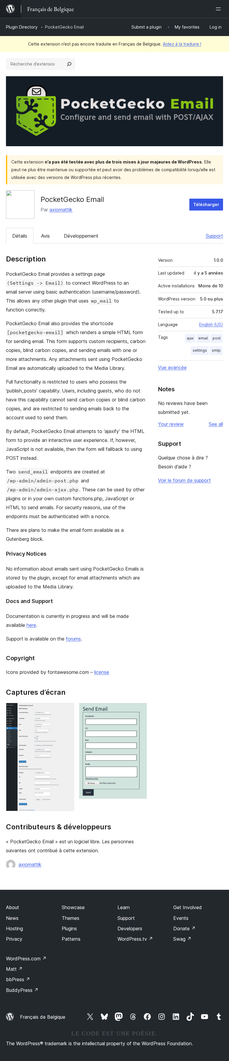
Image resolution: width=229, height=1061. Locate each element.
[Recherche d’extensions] (69, 64)
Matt (14, 969)
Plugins (69, 928)
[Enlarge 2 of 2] (139, 711)
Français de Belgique (42, 1017)
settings (200, 350)
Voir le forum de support (184, 480)
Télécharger (206, 204)
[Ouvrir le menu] (219, 9)
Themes (70, 918)
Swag (182, 939)
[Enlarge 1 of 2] (66, 711)
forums (73, 639)
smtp (216, 350)
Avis (45, 236)
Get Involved (187, 907)
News (12, 918)
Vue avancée (172, 367)
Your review (171, 424)
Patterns (71, 939)
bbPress (18, 979)
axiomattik (60, 210)
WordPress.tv (135, 939)
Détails (19, 236)
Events (180, 918)
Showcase (73, 907)
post (217, 338)
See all (216, 424)
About (12, 907)
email (203, 338)
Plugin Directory (22, 26)
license (101, 672)
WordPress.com (26, 959)
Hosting (14, 928)
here (31, 625)
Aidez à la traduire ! (182, 43)
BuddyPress (22, 990)
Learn (123, 907)
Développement (81, 236)
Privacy (14, 939)
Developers (129, 928)
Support (214, 236)
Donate (184, 928)
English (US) (211, 324)
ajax (190, 338)
